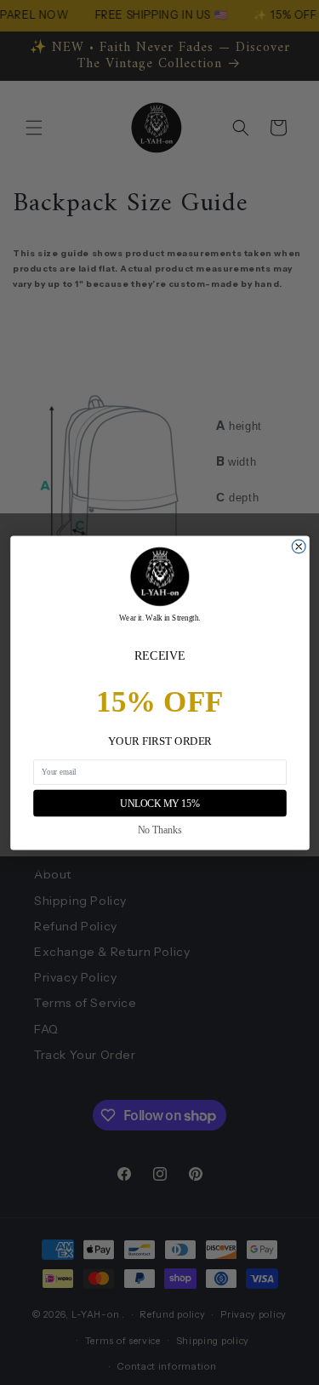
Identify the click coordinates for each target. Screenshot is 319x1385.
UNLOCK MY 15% (159, 803)
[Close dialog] (298, 546)
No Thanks (160, 829)
